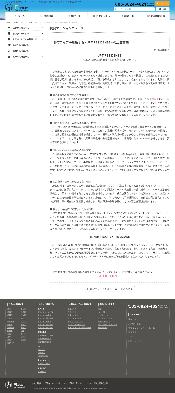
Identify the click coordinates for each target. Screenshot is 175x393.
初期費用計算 (158, 15)
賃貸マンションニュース (23, 22)
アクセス (163, 3)
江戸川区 (10, 343)
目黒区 (9, 324)
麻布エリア (72, 309)
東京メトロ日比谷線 (45, 318)
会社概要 (36, 383)
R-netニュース (84, 383)
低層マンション (104, 321)
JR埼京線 (41, 353)
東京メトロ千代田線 (45, 324)
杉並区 (9, 337)
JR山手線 (41, 350)
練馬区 (23, 340)
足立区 (23, 337)
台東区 (9, 318)
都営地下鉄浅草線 (44, 342)
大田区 (23, 328)
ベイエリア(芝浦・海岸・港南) (79, 328)
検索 (164, 9)
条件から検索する (106, 304)
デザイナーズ (103, 315)
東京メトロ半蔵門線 (45, 328)
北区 (22, 331)
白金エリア (72, 312)
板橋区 (9, 334)
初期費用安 (102, 328)
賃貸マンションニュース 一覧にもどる (111, 288)
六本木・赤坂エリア (75, 321)
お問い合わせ (103, 15)
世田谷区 (10, 328)
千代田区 (10, 321)
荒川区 (23, 334)
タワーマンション (105, 318)
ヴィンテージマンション (107, 324)
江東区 (23, 315)
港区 (9, 309)
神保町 (155, 98)
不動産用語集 (101, 383)
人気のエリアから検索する (80, 304)
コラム (131, 336)
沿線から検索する (46, 304)
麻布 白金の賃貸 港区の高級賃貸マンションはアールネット (67, 388)
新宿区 (9, 312)
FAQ (71, 383)
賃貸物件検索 (134, 323)
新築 (100, 309)
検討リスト (130, 15)
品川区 (9, 315)
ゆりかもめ (42, 372)
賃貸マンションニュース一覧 (141, 328)
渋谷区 (23, 312)
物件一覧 (76, 15)
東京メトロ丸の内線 (45, 312)
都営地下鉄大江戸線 (45, 335)
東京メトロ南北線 (44, 315)
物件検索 (48, 15)
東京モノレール (44, 363)
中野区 (9, 331)
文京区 (23, 321)
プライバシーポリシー (55, 383)
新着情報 (132, 332)
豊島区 (23, 324)
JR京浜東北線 (43, 356)
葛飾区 (9, 340)
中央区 (23, 309)
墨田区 (23, 318)
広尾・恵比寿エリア (75, 315)
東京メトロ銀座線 (44, 321)
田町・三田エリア (75, 318)
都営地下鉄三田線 (44, 338)
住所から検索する (16, 304)
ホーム (21, 15)
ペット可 (101, 312)
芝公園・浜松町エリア (76, 324)
